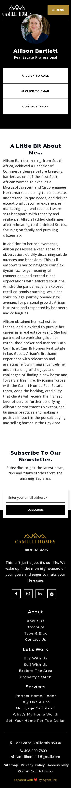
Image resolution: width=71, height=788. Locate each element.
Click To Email (37, 91)
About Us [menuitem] (35, 621)
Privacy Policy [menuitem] (33, 765)
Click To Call (36, 75)
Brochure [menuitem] (35, 627)
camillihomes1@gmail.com (37, 756)
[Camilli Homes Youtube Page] (51, 593)
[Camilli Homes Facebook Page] (16, 593)
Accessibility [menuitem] (58, 765)
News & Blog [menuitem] (35, 633)
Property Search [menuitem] (35, 677)
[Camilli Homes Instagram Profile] (28, 593)
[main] (35, 220)
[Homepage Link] (17, 9)
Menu (59, 9)
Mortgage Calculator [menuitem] (35, 708)
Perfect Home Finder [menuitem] (35, 696)
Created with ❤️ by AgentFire (35, 780)
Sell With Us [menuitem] (35, 665)
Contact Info (34, 106)
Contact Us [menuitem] (35, 639)
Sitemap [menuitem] (11, 765)
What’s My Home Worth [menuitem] (35, 714)
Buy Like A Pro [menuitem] (35, 702)
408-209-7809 (35, 750)
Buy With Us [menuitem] (35, 658)
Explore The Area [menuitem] (35, 671)
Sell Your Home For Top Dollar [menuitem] (35, 721)
